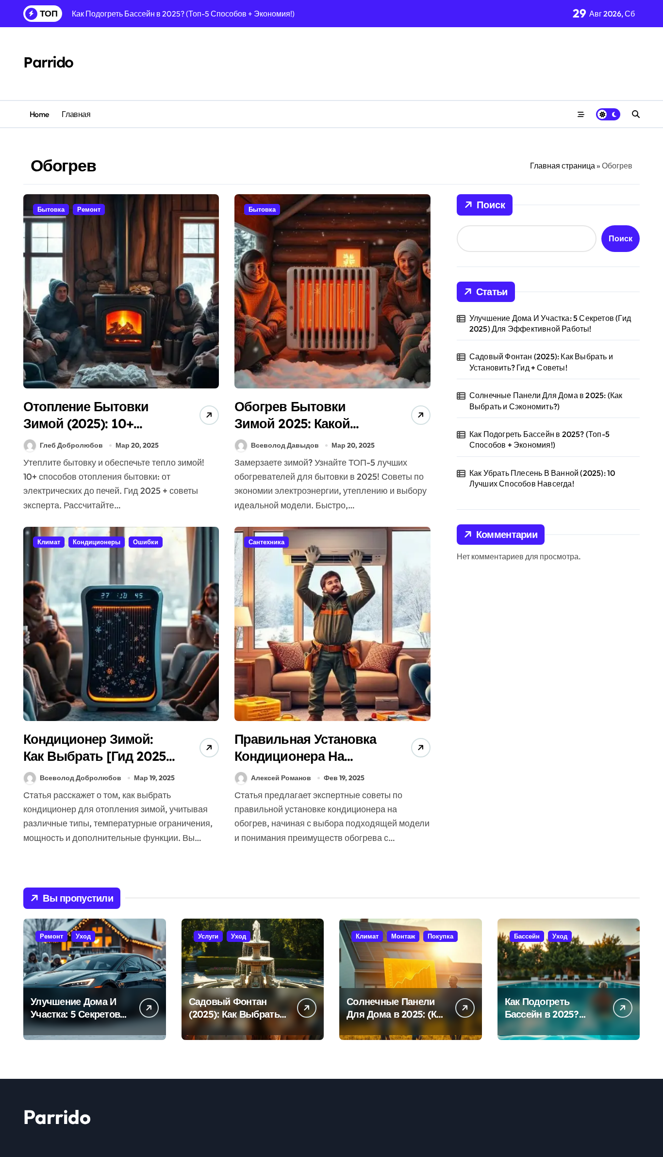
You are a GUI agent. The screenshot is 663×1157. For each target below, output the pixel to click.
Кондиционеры (96, 542)
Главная (76, 114)
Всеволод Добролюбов (80, 777)
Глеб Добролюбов (71, 445)
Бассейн (527, 936)
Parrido (48, 62)
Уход (83, 936)
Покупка (440, 936)
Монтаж (403, 936)
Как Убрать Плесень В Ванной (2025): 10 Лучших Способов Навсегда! (542, 478)
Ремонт (88, 209)
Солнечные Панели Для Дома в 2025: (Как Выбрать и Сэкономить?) (546, 400)
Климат (48, 542)
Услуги (208, 936)
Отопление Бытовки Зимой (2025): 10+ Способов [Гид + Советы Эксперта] (86, 432)
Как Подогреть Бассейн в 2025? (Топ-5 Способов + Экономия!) (539, 439)
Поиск (491, 205)
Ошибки (145, 542)
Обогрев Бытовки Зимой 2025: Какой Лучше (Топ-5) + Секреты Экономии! (295, 432)
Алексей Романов (281, 777)
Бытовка (51, 209)
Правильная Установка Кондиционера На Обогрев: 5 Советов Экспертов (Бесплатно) (305, 764)
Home (40, 114)
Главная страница (562, 165)
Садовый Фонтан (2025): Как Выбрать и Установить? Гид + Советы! (541, 362)
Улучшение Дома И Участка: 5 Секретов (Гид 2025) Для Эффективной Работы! (550, 323)
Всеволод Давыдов (285, 445)
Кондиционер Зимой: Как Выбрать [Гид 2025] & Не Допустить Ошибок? (97, 764)
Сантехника (266, 542)
